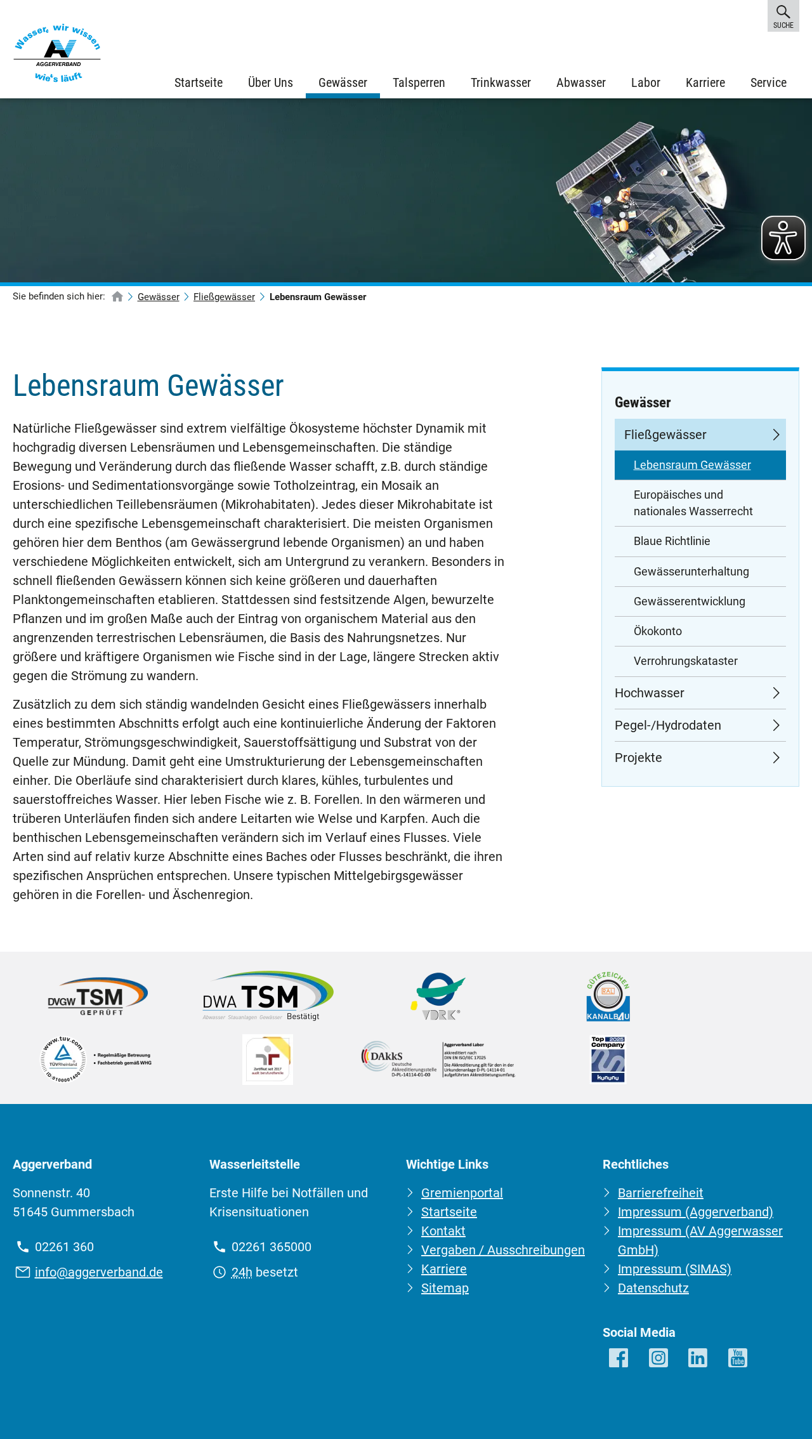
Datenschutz (653, 1288)
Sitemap (445, 1288)
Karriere (705, 82)
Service (768, 82)
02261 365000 (271, 1246)
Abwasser (581, 82)
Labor (645, 82)
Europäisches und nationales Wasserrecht (693, 503)
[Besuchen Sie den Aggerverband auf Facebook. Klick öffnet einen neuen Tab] (619, 1359)
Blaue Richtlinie (672, 541)
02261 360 (64, 1246)
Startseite (198, 82)
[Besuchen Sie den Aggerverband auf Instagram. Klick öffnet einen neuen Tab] (659, 1359)
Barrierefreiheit (661, 1192)
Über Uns (270, 82)
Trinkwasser (501, 82)
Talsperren (419, 82)
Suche (783, 25)
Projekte (638, 757)
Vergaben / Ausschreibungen (503, 1250)
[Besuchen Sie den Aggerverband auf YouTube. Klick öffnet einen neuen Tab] (739, 1359)
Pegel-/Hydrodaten (668, 725)
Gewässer (342, 82)
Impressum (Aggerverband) (695, 1211)
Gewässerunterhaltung (691, 571)
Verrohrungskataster (686, 661)
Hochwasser (649, 692)
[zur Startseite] (117, 297)
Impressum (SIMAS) (674, 1269)
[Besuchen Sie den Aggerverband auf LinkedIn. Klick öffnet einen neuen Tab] (699, 1359)
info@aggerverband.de (99, 1272)
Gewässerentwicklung (689, 601)
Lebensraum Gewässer (692, 465)
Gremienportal (462, 1192)
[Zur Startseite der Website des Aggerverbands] (57, 56)
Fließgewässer (224, 297)
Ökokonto (658, 631)
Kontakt (443, 1231)
